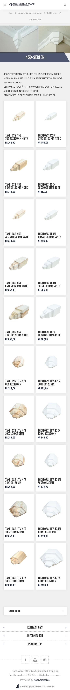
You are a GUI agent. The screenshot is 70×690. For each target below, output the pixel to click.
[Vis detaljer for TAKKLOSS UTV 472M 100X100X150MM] (51, 411)
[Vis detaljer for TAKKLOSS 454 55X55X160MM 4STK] (19, 263)
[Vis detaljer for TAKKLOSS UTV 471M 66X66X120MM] (51, 361)
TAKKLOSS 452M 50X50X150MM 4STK (49, 186)
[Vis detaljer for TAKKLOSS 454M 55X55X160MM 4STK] (51, 263)
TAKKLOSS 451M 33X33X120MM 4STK (49, 137)
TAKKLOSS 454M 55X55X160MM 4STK (49, 284)
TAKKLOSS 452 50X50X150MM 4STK (16, 186)
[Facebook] (25, 660)
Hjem (10, 13)
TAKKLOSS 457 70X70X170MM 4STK (16, 333)
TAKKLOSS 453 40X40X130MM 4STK (17, 235)
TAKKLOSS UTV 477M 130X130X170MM (49, 579)
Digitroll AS (49, 686)
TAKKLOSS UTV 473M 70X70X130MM (49, 481)
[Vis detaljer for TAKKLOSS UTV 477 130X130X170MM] (19, 558)
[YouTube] (35, 660)
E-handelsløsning (27, 686)
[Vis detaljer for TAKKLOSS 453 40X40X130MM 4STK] (19, 214)
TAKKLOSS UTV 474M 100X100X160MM (49, 530)
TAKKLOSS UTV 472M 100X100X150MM (49, 432)
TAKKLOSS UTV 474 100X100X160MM (15, 530)
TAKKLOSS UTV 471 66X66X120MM (15, 383)
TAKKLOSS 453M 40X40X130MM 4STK (49, 235)
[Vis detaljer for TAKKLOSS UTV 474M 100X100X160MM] (51, 509)
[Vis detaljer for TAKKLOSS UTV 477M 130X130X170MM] (51, 558)
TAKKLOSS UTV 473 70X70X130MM (15, 481)
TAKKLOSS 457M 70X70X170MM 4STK (49, 333)
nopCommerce (42, 679)
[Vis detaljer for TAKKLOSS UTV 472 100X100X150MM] (19, 411)
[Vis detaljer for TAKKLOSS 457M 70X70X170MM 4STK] (51, 312)
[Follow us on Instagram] (45, 660)
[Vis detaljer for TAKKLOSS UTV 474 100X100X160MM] (19, 509)
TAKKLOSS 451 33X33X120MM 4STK (16, 137)
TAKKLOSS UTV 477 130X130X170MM (15, 579)
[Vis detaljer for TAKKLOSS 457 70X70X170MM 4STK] (19, 312)
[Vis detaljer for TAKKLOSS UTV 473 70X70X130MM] (19, 460)
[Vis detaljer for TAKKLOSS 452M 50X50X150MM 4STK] (51, 165)
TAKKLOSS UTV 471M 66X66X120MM (49, 383)
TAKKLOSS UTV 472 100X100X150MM (15, 432)
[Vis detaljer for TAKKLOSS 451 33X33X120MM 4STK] (19, 116)
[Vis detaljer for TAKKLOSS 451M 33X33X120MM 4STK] (51, 116)
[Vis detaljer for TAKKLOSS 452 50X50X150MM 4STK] (19, 165)
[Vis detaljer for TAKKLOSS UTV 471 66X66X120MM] (19, 361)
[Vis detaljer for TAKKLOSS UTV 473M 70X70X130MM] (51, 460)
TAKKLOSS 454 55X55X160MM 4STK (16, 284)
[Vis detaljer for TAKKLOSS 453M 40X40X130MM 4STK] (51, 214)
